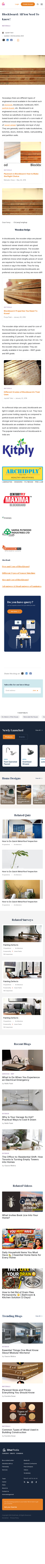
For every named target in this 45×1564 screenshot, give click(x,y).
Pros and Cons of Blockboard (15, 566)
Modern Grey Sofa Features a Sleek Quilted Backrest (4, 797)
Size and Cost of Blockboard (15, 579)
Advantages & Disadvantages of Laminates (21, 586)
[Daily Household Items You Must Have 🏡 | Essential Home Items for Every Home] (22, 1239)
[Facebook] (36, 1482)
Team (4, 1478)
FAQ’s (4, 1485)
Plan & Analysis (28, 1466)
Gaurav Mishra (10, 1166)
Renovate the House (31, 717)
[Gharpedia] (11, 1450)
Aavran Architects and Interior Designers (38, 801)
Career (4, 1482)
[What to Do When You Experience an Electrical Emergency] (22, 1060)
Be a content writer (8, 1460)
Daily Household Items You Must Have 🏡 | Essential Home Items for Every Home (21, 1255)
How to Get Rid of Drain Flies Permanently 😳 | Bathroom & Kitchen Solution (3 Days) (18, 1295)
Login (17, 4)
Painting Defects (10, 945)
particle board (8, 108)
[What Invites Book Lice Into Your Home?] (22, 1202)
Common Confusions (30, 1463)
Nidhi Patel (8, 1083)
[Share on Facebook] (11, 40)
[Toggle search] (38, 4)
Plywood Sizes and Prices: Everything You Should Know (18, 1391)
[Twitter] (24, 1482)
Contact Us (5, 1491)
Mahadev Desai (9, 180)
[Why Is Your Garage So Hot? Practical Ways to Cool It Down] (22, 1100)
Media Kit (27, 1460)
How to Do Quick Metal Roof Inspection (19, 841)
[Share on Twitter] (3, 40)
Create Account (28, 4)
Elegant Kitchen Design (38, 798)
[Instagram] (32, 1482)
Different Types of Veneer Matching (18, 573)
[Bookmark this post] (18, 40)
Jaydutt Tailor (9, 32)
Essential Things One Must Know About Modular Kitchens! (20, 1351)
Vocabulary (27, 1473)
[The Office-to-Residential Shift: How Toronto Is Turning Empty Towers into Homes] (22, 1139)
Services (5, 1470)
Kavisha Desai (9, 1396)
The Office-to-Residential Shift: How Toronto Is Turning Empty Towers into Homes (22, 1159)
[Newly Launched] (22, 746)
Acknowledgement (8, 1494)
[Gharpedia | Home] (3, 3)
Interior (5, 1113)
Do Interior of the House (10, 717)
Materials (6, 26)
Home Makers (20, 802)
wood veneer (10, 125)
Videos (26, 1470)
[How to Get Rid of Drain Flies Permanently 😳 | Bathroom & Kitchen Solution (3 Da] (22, 1278)
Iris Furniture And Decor (6, 802)
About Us (5, 1488)
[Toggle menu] (41, 4)
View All (37, 778)
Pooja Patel (8, 317)
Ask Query (14, 611)
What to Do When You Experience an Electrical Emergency (21, 1078)
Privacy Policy (14, 1518)
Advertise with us (7, 1463)
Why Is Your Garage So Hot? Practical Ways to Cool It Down (19, 1118)
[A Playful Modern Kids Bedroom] (22, 794)
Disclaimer (5, 1518)
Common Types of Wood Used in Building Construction (20, 1431)
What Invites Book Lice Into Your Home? (20, 1216)
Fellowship (5, 1466)
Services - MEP (8, 1074)
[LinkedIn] (28, 1482)
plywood (8, 105)
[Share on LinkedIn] (7, 40)
